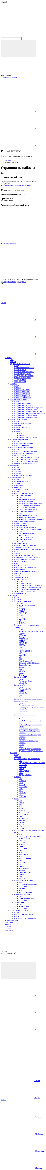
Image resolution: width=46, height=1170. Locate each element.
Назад (12, 360)
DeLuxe (22, 637)
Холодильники (20, 380)
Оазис (21, 713)
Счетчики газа (19, 569)
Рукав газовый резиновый (29, 589)
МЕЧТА (22, 671)
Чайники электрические (28, 437)
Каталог (8, 358)
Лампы (17, 553)
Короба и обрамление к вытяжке (31, 519)
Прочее (21, 541)
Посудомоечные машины (23, 376)
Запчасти (13, 595)
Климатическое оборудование (21, 447)
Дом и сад (18, 471)
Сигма (21, 829)
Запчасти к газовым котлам (24, 715)
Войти (3, 77)
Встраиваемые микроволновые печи (28, 412)
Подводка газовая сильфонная (30, 585)
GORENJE (23, 613)
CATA (21, 607)
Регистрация (12, 77)
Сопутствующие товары (19, 489)
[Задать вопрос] (17, 1047)
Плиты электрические (22, 374)
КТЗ (16, 551)
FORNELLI (23, 639)
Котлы (16, 799)
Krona (21, 617)
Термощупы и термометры (24, 591)
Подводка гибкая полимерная (30, 587)
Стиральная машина (22, 894)
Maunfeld (22, 619)
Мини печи (18, 426)
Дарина (21, 667)
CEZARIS (22, 635)
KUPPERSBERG (25, 651)
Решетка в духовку (26, 501)
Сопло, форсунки (21, 565)
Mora (21, 817)
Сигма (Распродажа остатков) (30, 749)
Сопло (16, 916)
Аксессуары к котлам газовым (25, 459)
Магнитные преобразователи (25, 521)
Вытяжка (17, 777)
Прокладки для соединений (24, 559)
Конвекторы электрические (24, 463)
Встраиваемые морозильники (25, 418)
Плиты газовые (20, 370)
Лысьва (21, 673)
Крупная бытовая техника (20, 364)
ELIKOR (22, 609)
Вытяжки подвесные (22, 394)
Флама (21, 675)
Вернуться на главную (22, 186)
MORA (21, 727)
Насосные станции (21, 445)
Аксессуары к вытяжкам (23, 511)
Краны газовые (20, 523)
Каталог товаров (7, 186)
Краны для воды (20, 525)
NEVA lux (22, 767)
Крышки (17, 473)
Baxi (20, 723)
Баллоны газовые (20, 543)
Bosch (21, 809)
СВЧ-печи (18, 429)
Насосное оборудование (19, 439)
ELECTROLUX (25, 813)
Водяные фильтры (17, 477)
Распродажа (14, 465)
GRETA (22, 645)
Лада (20, 669)
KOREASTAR (24, 815)
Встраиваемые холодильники (25, 416)
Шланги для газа (20, 579)
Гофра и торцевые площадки (25, 545)
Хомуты (17, 575)
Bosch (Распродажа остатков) (30, 721)
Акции (8, 928)
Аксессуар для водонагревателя (26, 461)
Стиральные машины (22, 378)
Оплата (8, 924)
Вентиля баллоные (26, 537)
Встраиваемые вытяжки (23, 406)
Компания (9, 922)
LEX (20, 653)
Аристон (22, 825)
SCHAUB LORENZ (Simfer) (29, 663)
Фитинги (17, 573)
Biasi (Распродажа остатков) (29, 729)
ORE (20, 659)
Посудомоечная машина (23, 880)
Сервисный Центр (12, 920)
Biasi (20, 807)
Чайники (17, 431)
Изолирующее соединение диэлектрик (29, 549)
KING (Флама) (24, 854)
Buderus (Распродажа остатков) (30, 725)
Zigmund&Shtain (25, 665)
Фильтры (17, 487)
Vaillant (21, 745)
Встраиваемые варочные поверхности (28, 408)
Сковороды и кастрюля (23, 475)
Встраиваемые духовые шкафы (26, 410)
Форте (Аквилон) (25, 775)
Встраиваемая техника (18, 400)
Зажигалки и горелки (22, 547)
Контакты (9, 930)
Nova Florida (23, 819)
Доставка (8, 926)
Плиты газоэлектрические (24, 372)
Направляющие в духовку (29, 509)
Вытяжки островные (22, 396)
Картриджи (18, 485)
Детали (17, 483)
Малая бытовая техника (19, 420)
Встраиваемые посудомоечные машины (29, 414)
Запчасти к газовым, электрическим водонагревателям (28, 700)
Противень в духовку (27, 507)
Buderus (22, 811)
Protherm (22, 739)
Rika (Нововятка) (25, 661)
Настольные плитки (22, 427)
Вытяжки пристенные (22, 398)
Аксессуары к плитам (22, 495)
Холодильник (19, 902)
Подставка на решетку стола (29, 505)
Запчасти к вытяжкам (22, 601)
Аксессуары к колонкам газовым (26, 457)
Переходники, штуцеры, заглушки (27, 557)
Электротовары (20, 593)
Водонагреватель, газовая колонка (27, 759)
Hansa (21, 615)
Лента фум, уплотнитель (23, 555)
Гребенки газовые (25, 539)
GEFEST (22, 611)
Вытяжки (13, 384)
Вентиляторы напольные (23, 453)
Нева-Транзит (24, 711)
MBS (21, 621)
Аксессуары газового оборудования (28, 529)
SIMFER (22, 870)
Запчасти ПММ (20, 685)
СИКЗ (16, 563)
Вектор (21, 769)
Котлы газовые (20, 455)
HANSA (22, 888)
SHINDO (22, 623)
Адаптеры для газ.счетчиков (25, 527)
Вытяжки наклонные (22, 390)
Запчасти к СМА (20, 677)
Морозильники (20, 382)
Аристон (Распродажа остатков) (31, 751)
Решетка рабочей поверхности (30, 503)
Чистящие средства (21, 577)
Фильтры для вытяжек (27, 517)
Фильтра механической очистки (26, 571)
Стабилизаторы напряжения (25, 567)
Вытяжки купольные (22, 392)
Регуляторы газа (20, 561)
